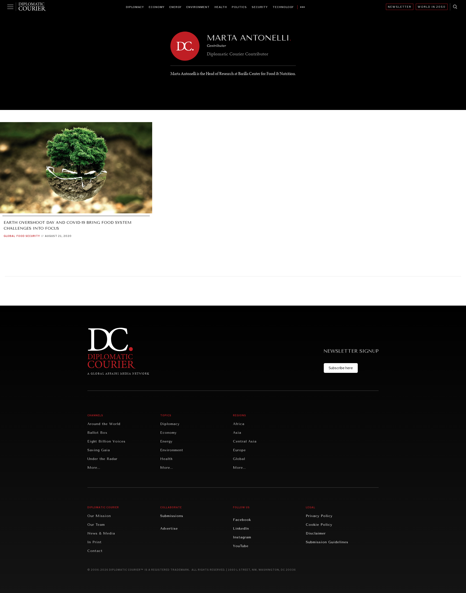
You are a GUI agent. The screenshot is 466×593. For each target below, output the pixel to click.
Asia (237, 433)
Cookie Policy (319, 525)
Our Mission (99, 516)
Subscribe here (341, 368)
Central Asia (245, 441)
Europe (239, 450)
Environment (198, 7)
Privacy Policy (319, 516)
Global (9, 235)
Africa (238, 424)
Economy (157, 7)
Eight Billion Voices (106, 441)
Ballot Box (97, 433)
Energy (175, 7)
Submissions (171, 516)
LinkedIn (241, 528)
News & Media (101, 533)
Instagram (242, 537)
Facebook (242, 520)
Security (260, 7)
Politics (239, 7)
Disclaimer (316, 533)
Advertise (169, 528)
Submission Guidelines (327, 542)
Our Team (96, 525)
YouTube (241, 546)
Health (221, 7)
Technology (283, 7)
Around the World (103, 424)
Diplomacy (135, 7)
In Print (94, 542)
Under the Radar (102, 459)
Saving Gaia (98, 450)
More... (93, 468)
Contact (95, 551)
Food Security (28, 235)
